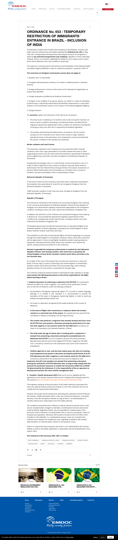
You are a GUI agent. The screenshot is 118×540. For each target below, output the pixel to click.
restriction (60, 444)
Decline (103, 537)
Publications (38, 500)
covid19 (42, 444)
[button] (97, 12)
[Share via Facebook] (28, 450)
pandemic (69, 444)
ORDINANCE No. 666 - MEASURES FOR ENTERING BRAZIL (57, 486)
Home (27, 500)
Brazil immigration (33, 440)
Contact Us (90, 500)
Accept (110, 537)
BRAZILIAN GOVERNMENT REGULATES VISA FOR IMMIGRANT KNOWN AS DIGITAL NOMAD (31, 486)
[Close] (116, 537)
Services (51, 500)
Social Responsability (76, 500)
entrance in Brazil (82, 440)
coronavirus (51, 444)
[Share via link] (40, 450)
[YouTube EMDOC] (116, 275)
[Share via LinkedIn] (36, 450)
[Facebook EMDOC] (116, 271)
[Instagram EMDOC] (116, 268)
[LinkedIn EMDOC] (116, 264)
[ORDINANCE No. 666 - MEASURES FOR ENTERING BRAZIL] (59, 475)
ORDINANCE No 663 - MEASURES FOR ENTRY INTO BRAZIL (86, 486)
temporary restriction (68, 440)
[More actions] (90, 27)
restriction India (32, 444)
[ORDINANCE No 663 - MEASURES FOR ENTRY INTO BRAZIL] (87, 475)
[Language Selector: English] (108, 4)
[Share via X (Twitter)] (32, 450)
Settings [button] (95, 537)
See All (98, 465)
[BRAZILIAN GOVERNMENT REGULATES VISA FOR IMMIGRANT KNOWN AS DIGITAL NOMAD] (30, 475)
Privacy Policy (70, 537)
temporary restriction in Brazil (50, 440)
